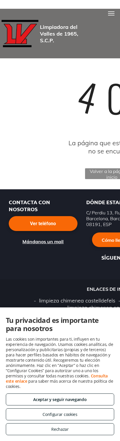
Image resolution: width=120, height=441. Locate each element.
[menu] (111, 13)
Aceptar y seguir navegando (60, 399)
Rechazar (60, 429)
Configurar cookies (60, 414)
